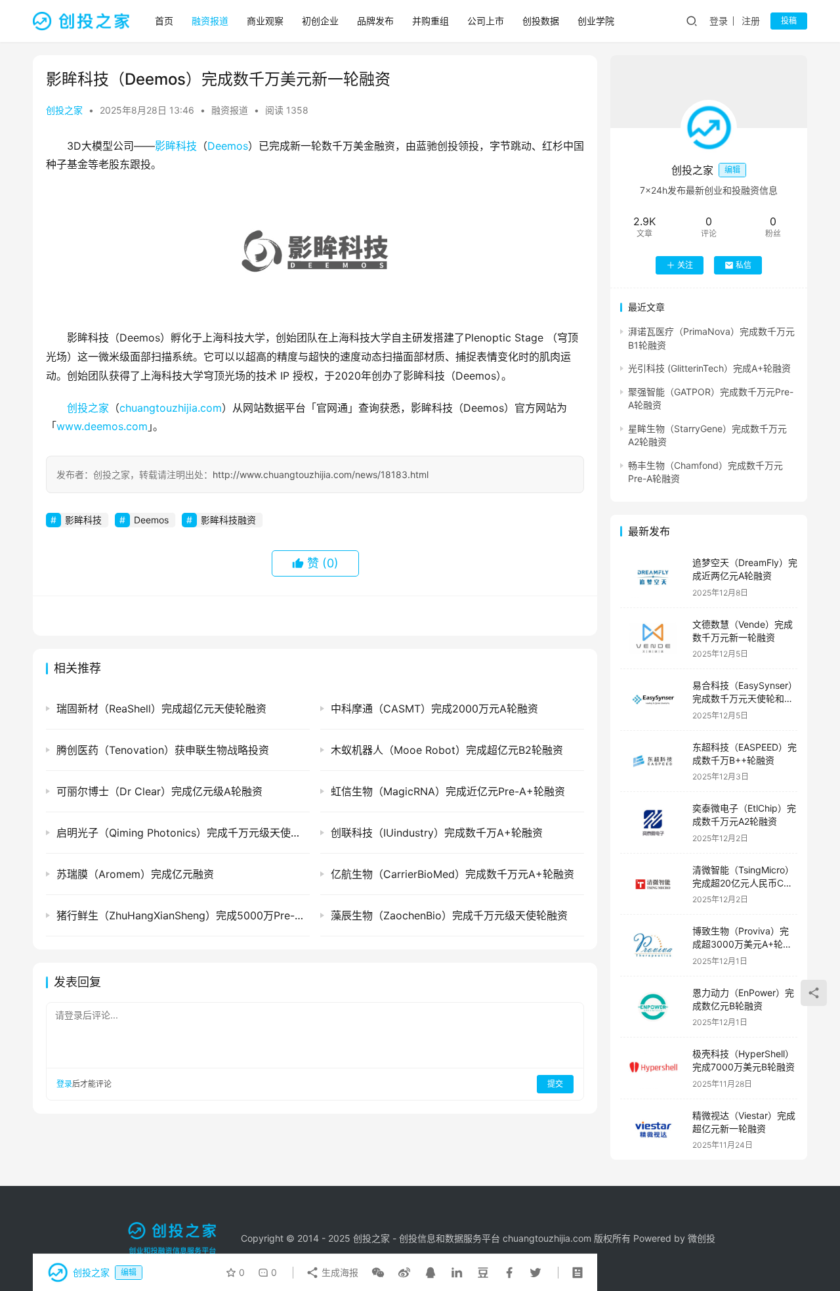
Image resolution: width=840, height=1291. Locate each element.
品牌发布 (375, 20)
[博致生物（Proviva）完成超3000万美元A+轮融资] (653, 945)
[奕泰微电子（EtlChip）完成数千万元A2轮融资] (653, 822)
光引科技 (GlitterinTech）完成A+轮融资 (709, 368)
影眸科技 (176, 145)
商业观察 (265, 20)
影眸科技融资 (228, 519)
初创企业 (320, 20)
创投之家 (64, 110)
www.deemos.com (102, 426)
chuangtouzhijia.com (170, 407)
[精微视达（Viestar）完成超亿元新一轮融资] (653, 1129)
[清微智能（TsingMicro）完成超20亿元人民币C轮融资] (653, 884)
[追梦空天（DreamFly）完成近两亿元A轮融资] (653, 577)
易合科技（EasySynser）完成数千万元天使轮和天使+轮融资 (744, 698)
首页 (164, 20)
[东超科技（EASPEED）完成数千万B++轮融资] (653, 761)
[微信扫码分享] (378, 1272)
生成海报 (338, 1272)
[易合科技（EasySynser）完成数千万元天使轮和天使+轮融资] (653, 699)
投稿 (789, 21)
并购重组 (430, 20)
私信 (743, 265)
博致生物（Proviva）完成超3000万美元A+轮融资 (742, 943)
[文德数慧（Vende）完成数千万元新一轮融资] (653, 638)
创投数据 (540, 20)
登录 (718, 20)
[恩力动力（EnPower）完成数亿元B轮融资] (653, 1007)
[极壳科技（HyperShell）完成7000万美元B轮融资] (653, 1068)
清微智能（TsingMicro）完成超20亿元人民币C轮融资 (743, 882)
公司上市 (485, 20)
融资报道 (210, 20)
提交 (555, 1084)
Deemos (227, 145)
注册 (751, 20)
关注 (685, 265)
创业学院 (596, 20)
